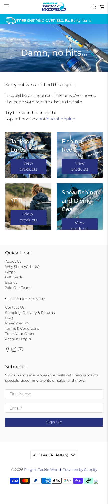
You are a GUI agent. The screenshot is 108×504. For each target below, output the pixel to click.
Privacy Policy (17, 323)
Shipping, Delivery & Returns (30, 312)
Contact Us (15, 307)
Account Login (18, 339)
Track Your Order (20, 333)
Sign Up (54, 422)
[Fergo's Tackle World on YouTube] (20, 350)
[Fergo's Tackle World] (54, 6)
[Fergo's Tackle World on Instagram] (13, 350)
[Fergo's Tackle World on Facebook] (7, 350)
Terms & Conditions (22, 328)
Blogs (10, 272)
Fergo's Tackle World (42, 469)
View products (28, 166)
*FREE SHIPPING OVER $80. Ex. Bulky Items (53, 21)
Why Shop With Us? (22, 266)
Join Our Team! (18, 287)
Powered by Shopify (80, 469)
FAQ (9, 318)
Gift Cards (14, 277)
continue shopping (56, 118)
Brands (11, 282)
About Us (13, 261)
